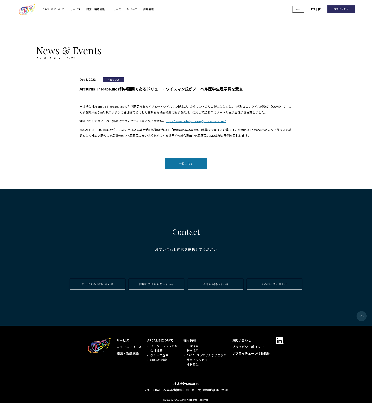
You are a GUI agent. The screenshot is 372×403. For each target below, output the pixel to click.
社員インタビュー (199, 360)
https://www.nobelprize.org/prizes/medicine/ (196, 121)
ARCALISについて (53, 9)
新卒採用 (193, 351)
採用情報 (148, 9)
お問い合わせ (341, 9)
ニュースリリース (129, 347)
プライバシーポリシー (248, 347)
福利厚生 (193, 364)
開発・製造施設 (95, 9)
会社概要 (156, 351)
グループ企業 (159, 355)
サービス (75, 9)
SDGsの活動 (158, 360)
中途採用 (193, 346)
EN (313, 9)
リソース (132, 9)
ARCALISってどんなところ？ (206, 355)
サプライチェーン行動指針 (251, 353)
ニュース (116, 9)
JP (319, 9)
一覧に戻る (186, 164)
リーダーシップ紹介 (164, 346)
